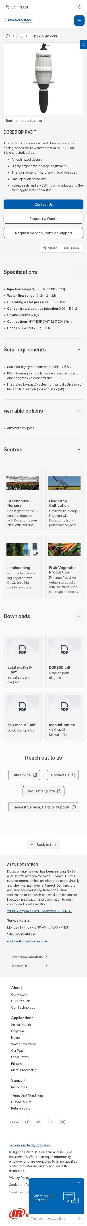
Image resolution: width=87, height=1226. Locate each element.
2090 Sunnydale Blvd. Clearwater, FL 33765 (39, 911)
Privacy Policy (19, 1178)
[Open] (79, 20)
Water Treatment (23, 1044)
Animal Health (21, 1025)
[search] (80, 7)
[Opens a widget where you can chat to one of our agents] (56, 1200)
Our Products (21, 1001)
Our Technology (23, 1007)
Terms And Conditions (27, 1095)
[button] (43, 272)
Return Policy (21, 1108)
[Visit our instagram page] (51, 1122)
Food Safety (20, 1057)
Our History (19, 994)
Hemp (15, 1037)
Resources (19, 1087)
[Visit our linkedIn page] (39, 1122)
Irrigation (17, 1031)
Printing (16, 1063)
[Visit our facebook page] (27, 1122)
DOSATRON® (21, 1102)
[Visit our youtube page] (63, 1122)
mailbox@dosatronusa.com (27, 941)
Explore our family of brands (30, 1145)
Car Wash (18, 1050)
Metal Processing (24, 1070)
